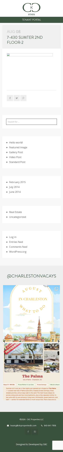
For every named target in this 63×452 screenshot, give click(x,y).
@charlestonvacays (31, 276)
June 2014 (14, 192)
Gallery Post (16, 152)
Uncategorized (17, 217)
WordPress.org (17, 251)
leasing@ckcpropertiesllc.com (23, 425)
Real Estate (15, 212)
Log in (12, 237)
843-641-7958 (50, 425)
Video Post (15, 157)
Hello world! (16, 142)
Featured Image (18, 147)
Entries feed (16, 242)
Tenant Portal (31, 20)
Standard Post (17, 162)
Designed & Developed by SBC (31, 444)
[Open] (31, 313)
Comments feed (18, 247)
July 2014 (14, 187)
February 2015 (17, 182)
